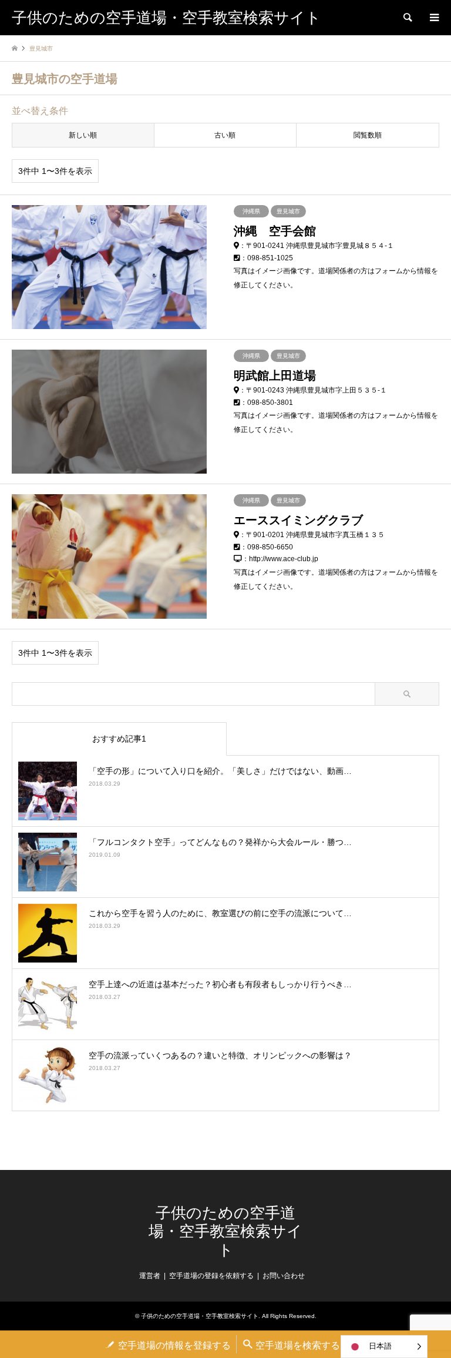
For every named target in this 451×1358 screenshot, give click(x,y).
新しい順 (83, 135)
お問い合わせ (283, 1276)
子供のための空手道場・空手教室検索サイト (225, 1231)
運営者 (149, 1276)
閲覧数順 (368, 135)
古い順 (224, 135)
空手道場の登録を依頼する (211, 1276)
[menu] (433, 17)
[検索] (407, 17)
